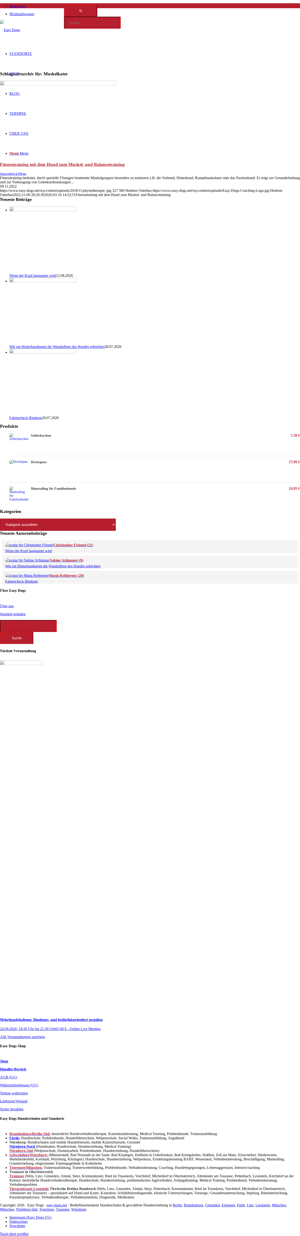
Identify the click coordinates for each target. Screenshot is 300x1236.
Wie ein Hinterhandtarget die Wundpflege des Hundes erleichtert (57, 347)
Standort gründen (13, 614)
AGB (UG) (8, 1077)
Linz (250, 1205)
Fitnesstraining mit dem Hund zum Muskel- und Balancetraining (62, 164)
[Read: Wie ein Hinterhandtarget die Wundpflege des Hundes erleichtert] (42, 281)
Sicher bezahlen (11, 1109)
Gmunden (212, 1205)
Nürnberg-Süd (26, 1209)
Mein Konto (17, 6)
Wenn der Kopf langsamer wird (32, 275)
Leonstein (262, 1205)
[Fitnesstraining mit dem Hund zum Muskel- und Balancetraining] (58, 84)
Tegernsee (46, 1209)
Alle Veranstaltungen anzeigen (22, 1037)
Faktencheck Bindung (25, 418)
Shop (4, 1061)
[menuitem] (154, 5)
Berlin (177, 1205)
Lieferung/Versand (13, 1101)
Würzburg (78, 1209)
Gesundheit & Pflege (13, 174)
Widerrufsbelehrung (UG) (19, 1085)
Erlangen (228, 1205)
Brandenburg (193, 1205)
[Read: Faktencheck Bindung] (42, 352)
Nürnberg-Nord (22, 1146)
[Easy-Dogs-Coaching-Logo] (10, 30)
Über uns (7, 606)
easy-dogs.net (57, 1205)
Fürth (241, 1205)
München (279, 1205)
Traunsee (62, 1209)
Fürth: (14, 1138)
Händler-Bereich (13, 1069)
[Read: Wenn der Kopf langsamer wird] (42, 210)
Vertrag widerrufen (14, 1093)
